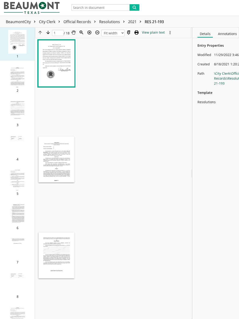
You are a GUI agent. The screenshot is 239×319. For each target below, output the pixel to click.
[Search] (134, 7)
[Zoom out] (97, 32)
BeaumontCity (19, 21)
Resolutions (110, 21)
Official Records (77, 21)
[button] (17, 44)
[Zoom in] (89, 32)
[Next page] (48, 32)
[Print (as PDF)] (137, 32)
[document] (216, 173)
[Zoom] (81, 32)
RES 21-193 (154, 21)
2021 (132, 21)
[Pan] (73, 32)
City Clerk (47, 21)
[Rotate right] (129, 32)
